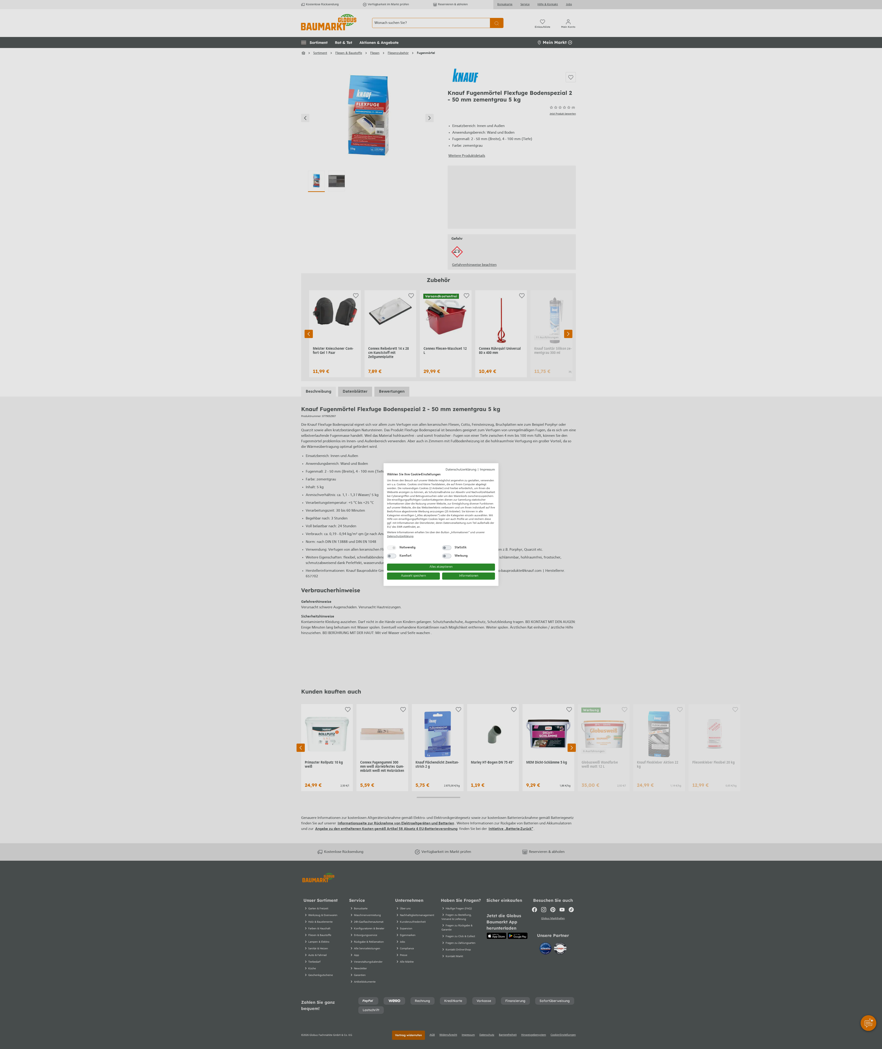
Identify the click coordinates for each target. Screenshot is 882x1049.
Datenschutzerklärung (461, 469)
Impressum (487, 469)
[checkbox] (391, 547)
